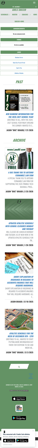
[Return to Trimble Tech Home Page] (3, 2)
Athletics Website (19, 73)
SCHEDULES (4, 15)
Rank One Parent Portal (19, 63)
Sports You (19, 68)
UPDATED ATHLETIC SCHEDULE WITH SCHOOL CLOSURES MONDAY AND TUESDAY (19, 226)
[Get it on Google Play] (22, 440)
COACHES (25, 15)
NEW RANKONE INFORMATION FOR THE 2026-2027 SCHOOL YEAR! (19, 115)
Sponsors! (25, 390)
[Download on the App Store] (9, 440)
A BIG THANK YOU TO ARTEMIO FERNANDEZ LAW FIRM (20, 174)
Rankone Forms (19, 57)
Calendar (17, 7)
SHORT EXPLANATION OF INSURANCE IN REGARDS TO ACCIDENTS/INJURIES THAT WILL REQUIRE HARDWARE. (20, 281)
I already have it (7, 444)
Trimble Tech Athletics (31, 376)
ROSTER (14, 15)
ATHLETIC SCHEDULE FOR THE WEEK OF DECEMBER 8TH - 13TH (20, 335)
